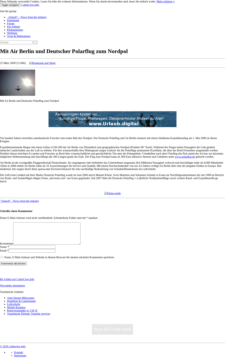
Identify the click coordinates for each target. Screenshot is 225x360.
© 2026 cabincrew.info (12, 346)
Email (3, 250)
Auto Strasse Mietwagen (20, 297)
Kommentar (6, 243)
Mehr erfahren (164, 1)
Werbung (12, 32)
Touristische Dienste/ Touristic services (28, 313)
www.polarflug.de (185, 156)
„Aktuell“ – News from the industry (27, 17)
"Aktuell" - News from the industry (19, 201)
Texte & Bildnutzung (18, 36)
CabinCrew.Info (30, 4)
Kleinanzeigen (15, 29)
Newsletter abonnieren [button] (12, 285)
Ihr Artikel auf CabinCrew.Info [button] (17, 279)
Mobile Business (16, 307)
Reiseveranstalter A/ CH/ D (22, 310)
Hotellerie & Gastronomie (21, 301)
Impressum (20, 355)
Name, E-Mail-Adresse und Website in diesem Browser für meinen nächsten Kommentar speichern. (59, 257)
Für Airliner (13, 26)
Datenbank (13, 20)
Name (3, 246)
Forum (10, 23)
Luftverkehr (13, 304)
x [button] (174, 1)
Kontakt (18, 352)
